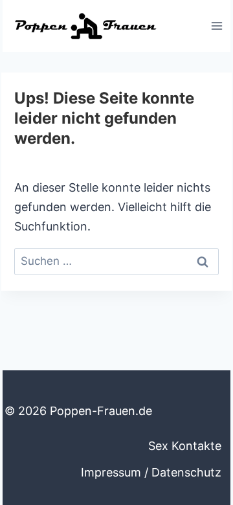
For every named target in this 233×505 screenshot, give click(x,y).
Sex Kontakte (184, 446)
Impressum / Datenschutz (151, 472)
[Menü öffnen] (216, 26)
